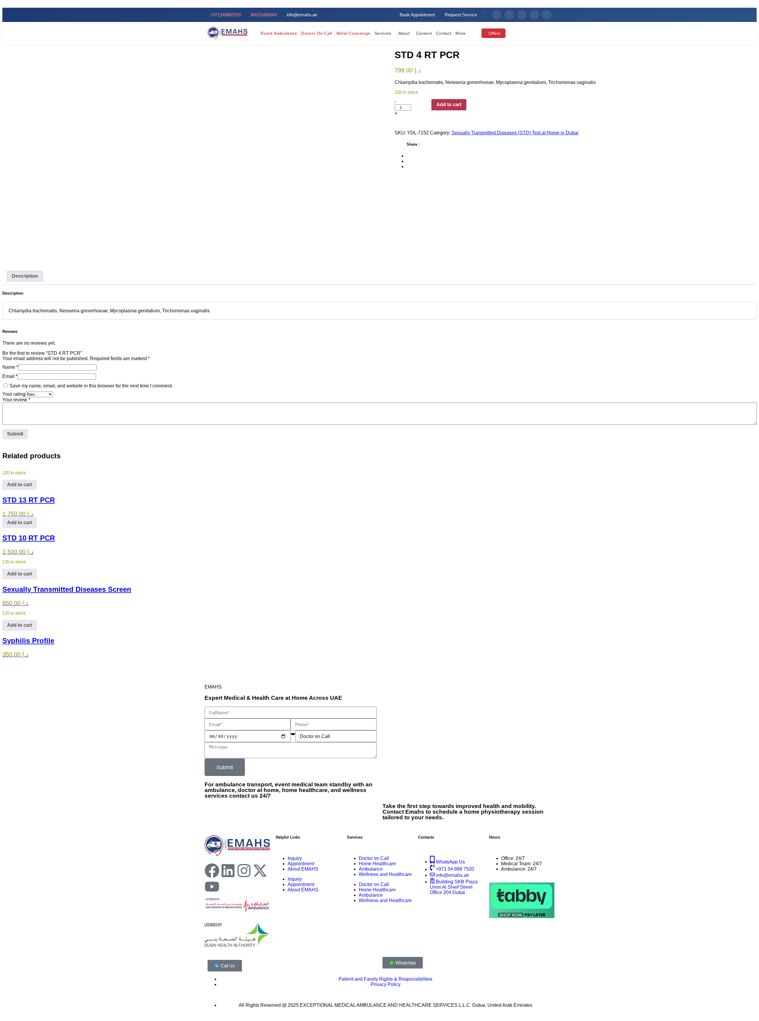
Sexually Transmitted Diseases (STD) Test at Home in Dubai (515, 132)
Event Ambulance (279, 33)
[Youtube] (212, 886)
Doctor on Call (316, 33)
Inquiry (295, 858)
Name (10, 367)
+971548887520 (460, 792)
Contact (443, 33)
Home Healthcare (377, 863)
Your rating (13, 394)
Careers (424, 33)
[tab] (25, 276)
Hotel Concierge (354, 33)
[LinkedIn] (509, 15)
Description (25, 276)
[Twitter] (534, 15)
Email (9, 376)
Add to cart (448, 104)
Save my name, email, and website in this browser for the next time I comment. (91, 385)
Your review (16, 399)
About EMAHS (303, 868)
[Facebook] (497, 15)
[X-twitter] (260, 870)
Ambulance (371, 868)
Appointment (301, 863)
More (460, 33)
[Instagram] (522, 15)
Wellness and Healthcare (385, 874)
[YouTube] (546, 15)
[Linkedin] (228, 870)
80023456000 (515, 792)
